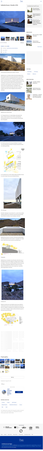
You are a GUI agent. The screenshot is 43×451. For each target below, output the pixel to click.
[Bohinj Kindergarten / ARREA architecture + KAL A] (29, 15)
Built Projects (14, 402)
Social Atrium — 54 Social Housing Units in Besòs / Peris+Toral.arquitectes (37, 96)
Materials (28, 73)
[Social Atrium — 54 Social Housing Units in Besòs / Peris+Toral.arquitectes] (29, 96)
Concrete (3, 402)
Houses (2, 46)
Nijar (2, 407)
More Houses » (40, 46)
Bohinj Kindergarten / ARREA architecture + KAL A (37, 15)
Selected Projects (4, 404)
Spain (8, 46)
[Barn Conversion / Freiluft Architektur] (29, 36)
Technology (36, 71)
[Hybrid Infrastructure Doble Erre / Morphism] (29, 90)
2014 (5, 52)
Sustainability (29, 71)
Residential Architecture (13, 404)
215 (5, 50)
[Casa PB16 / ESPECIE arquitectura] (29, 84)
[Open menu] (1, 1)
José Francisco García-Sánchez (12, 48)
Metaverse (34, 73)
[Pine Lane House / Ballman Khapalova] (29, 10)
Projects (8, 402)
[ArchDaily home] (21, 1)
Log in (41, 1)
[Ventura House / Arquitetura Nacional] (29, 43)
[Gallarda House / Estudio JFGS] (2, 361)
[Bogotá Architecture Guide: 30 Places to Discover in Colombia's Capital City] (29, 21)
